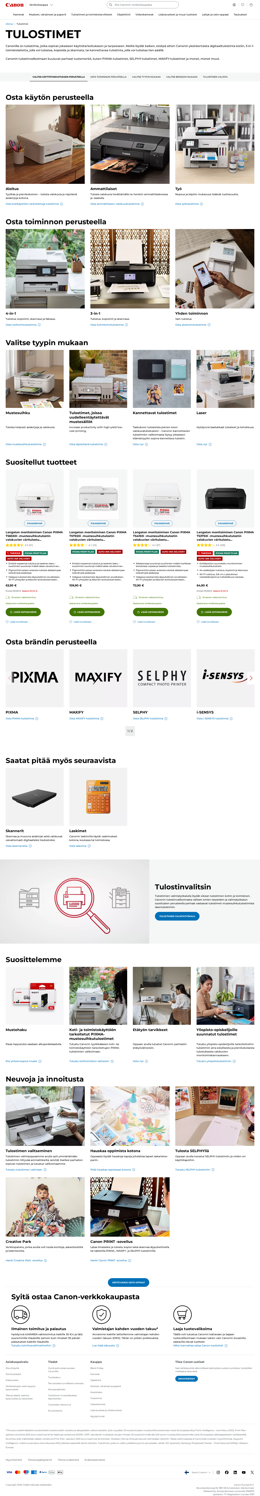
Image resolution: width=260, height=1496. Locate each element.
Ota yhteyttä (12, 1368)
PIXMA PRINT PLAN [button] (35, 553)
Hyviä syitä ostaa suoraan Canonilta (61, 1370)
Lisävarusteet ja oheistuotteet (106, 1410)
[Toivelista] (242, 5)
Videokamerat (97, 1404)
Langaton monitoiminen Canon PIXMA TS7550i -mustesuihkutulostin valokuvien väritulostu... (97, 536)
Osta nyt (138, 444)
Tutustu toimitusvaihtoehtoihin (31, 1345)
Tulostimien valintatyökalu (177, 916)
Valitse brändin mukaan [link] (181, 77)
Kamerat (95, 1374)
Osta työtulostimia (187, 203)
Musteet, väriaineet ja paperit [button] (47, 14)
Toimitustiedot (13, 1374)
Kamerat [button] (18, 14)
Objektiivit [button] (124, 14)
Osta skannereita (16, 846)
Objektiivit (95, 1380)
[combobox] (143, 4)
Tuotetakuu (54, 1377)
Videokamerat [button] (144, 14)
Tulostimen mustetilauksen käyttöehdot (62, 1397)
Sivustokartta (55, 1410)
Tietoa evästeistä (68, 1459)
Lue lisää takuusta (103, 1345)
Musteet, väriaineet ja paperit (105, 1386)
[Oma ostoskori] (251, 5)
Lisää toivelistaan (19, 621)
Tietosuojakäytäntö (40, 1459)
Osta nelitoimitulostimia (21, 324)
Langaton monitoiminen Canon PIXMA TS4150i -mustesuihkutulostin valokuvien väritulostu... (161, 536)
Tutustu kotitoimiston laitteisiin (89, 1061)
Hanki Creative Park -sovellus (24, 1260)
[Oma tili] (234, 5)
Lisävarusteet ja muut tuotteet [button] (177, 14)
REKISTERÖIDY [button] (186, 1378)
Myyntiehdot (14, 1459)
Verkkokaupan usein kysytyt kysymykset (21, 1388)
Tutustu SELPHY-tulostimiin (192, 1169)
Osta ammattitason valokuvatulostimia (115, 203)
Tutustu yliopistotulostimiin (214, 1061)
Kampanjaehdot (56, 1389)
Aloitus (9, 24)
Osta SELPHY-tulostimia (148, 718)
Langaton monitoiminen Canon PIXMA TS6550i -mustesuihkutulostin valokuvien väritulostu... (34, 536)
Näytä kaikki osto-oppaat (128, 1282)
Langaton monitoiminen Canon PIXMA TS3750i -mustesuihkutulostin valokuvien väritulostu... (225, 536)
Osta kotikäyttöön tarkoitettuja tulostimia (32, 203)
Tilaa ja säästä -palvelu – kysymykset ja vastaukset (19, 1397)
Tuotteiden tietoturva (59, 1404)
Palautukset (12, 1380)
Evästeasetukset (95, 1459)
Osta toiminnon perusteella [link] (108, 77)
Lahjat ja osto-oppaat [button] (215, 14)
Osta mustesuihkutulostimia (24, 444)
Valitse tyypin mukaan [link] (146, 77)
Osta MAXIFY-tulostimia (84, 718)
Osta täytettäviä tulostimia (86, 444)
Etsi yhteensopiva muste (21, 1061)
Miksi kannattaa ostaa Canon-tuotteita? (198, 1345)
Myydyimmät (97, 1416)
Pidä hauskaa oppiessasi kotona (110, 1169)
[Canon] (14, 5)
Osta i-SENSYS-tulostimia (212, 718)
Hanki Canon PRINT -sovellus (108, 1260)
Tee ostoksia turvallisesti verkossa (65, 1383)
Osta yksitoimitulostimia (190, 324)
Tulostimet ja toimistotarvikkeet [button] (91, 14)
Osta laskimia (77, 846)
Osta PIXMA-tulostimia (20, 718)
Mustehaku (96, 1392)
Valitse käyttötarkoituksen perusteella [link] (59, 77)
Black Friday (96, 1368)
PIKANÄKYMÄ (34, 523)
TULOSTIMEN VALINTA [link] (215, 77)
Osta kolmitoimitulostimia (107, 324)
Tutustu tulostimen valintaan (24, 1169)
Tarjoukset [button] (240, 14)
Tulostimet (96, 1398)
